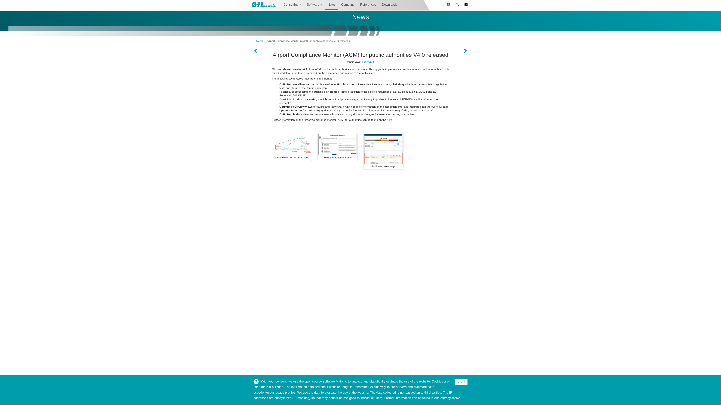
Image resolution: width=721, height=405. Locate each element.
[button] (448, 5)
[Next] (255, 51)
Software (313, 4)
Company (347, 4)
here (389, 119)
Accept (461, 381)
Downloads (389, 4)
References (368, 4)
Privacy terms (450, 398)
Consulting (291, 4)
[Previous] (465, 51)
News (332, 4)
